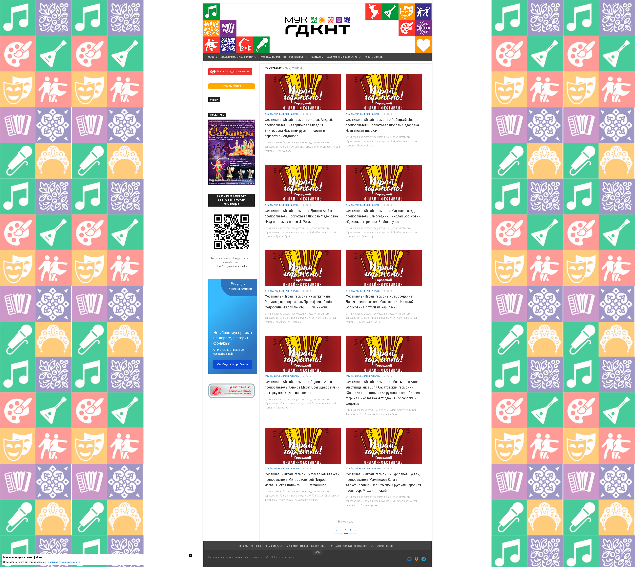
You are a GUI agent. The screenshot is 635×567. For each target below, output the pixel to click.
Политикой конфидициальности (63, 562)
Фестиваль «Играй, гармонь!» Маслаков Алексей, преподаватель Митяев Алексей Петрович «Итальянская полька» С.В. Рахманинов (302, 479)
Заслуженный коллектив (342, 56)
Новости (212, 56)
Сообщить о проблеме (232, 364)
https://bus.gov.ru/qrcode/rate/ (231, 266)
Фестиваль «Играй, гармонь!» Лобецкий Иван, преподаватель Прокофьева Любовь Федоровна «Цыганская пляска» (382, 125)
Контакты (317, 56)
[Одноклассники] (417, 559)
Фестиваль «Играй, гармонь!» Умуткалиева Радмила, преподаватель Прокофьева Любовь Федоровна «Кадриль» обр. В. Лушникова (300, 301)
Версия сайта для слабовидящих (233, 71)
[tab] (213, 181)
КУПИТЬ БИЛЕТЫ (374, 56)
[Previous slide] (213, 152)
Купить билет (231, 86)
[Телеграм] (424, 559)
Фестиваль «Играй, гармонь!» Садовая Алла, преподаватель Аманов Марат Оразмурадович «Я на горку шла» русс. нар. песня (302, 387)
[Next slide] (250, 152)
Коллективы (296, 56)
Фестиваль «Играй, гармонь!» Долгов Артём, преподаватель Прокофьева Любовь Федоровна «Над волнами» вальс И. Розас (301, 216)
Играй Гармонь (273, 114)
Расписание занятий (273, 56)
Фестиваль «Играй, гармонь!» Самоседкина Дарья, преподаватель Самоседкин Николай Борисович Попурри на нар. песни (380, 301)
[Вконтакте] (409, 559)
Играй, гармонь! (290, 114)
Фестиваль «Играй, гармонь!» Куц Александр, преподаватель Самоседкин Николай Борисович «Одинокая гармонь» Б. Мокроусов (383, 216)
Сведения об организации (237, 56)
